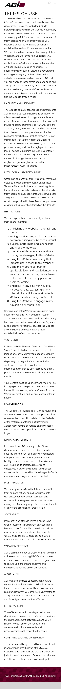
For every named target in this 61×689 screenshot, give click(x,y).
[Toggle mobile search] (49, 2)
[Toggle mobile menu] (55, 2)
